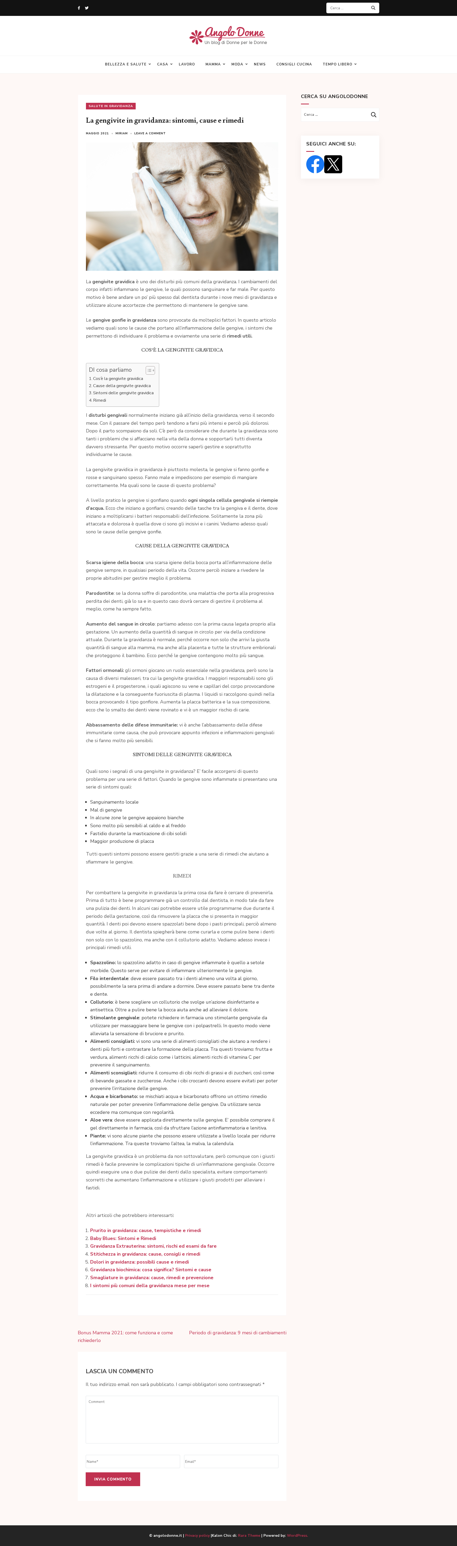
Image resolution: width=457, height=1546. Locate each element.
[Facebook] (79, 8)
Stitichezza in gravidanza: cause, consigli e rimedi (145, 1254)
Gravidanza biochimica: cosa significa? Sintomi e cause (150, 1269)
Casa (162, 64)
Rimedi (99, 400)
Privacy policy (198, 1535)
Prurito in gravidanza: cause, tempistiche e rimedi (145, 1230)
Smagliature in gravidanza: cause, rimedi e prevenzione (151, 1277)
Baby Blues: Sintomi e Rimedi (123, 1238)
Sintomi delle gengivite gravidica (123, 393)
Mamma (213, 64)
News (260, 64)
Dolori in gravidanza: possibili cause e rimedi (139, 1262)
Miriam (122, 133)
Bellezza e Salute (126, 64)
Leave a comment (150, 133)
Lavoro (187, 64)
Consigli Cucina (294, 64)
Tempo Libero (337, 64)
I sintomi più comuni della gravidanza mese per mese (149, 1285)
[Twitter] (87, 8)
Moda (237, 64)
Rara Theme (249, 1535)
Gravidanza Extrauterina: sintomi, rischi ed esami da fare (153, 1246)
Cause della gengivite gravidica (122, 386)
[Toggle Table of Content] (148, 370)
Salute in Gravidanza (111, 106)
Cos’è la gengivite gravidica (118, 379)
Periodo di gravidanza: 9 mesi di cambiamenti (237, 1333)
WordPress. (297, 1535)
